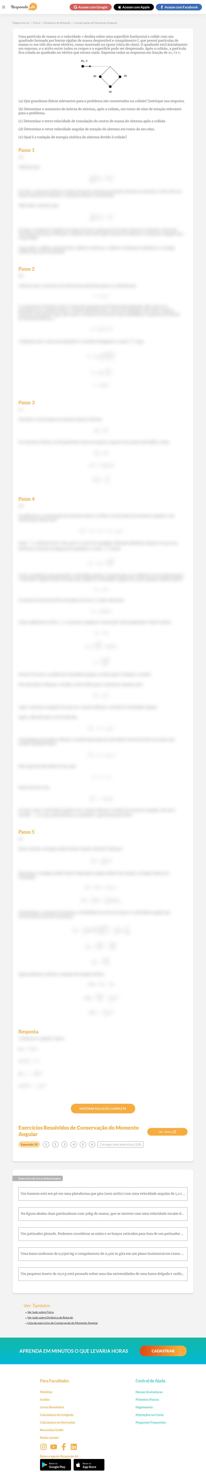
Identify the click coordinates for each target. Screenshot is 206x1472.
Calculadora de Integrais (56, 1415)
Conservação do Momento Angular (95, 22)
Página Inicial (20, 22)
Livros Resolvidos (52, 1407)
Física (36, 22)
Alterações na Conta (150, 1415)
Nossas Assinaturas (149, 1392)
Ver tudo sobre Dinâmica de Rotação (50, 1317)
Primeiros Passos (147, 1399)
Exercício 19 (29, 1144)
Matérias (46, 1392)
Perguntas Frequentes (151, 1422)
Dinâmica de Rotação (57, 22)
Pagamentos (144, 1407)
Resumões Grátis (51, 1430)
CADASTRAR (163, 1351)
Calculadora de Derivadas (57, 1422)
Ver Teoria (165, 1132)
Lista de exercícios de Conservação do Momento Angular (62, 1323)
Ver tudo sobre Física (40, 1312)
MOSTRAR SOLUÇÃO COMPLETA (102, 1108)
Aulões (45, 1399)
